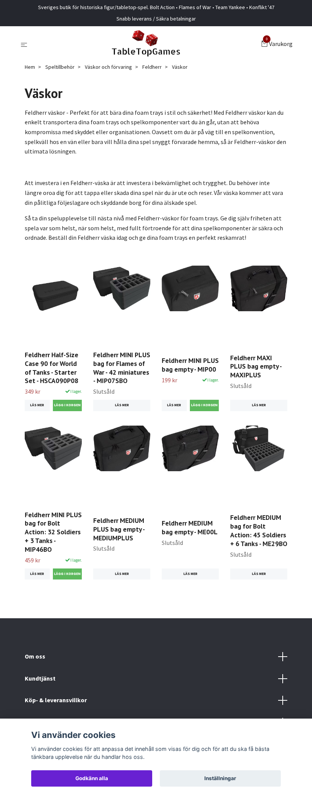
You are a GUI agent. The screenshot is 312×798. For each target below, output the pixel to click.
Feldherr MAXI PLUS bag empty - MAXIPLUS (256, 366)
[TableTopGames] (146, 44)
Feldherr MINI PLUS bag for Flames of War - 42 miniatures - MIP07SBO (121, 367)
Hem (30, 66)
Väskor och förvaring (108, 66)
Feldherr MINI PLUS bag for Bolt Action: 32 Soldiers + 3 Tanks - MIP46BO (53, 532)
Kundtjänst (40, 678)
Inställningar (220, 778)
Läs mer (37, 405)
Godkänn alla (91, 778)
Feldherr (152, 66)
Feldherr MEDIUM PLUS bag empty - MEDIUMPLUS (119, 529)
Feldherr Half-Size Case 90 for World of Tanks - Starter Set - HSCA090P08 (51, 367)
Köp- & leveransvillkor (56, 700)
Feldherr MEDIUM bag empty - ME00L (190, 527)
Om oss (35, 656)
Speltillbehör (60, 66)
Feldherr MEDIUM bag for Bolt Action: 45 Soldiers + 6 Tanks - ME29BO (258, 530)
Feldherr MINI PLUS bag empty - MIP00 (190, 365)
